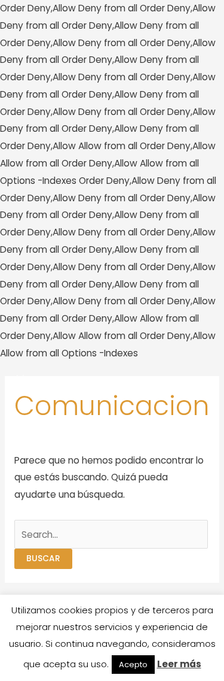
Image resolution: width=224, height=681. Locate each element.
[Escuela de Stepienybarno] (42, 383)
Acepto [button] (133, 664)
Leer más (179, 664)
